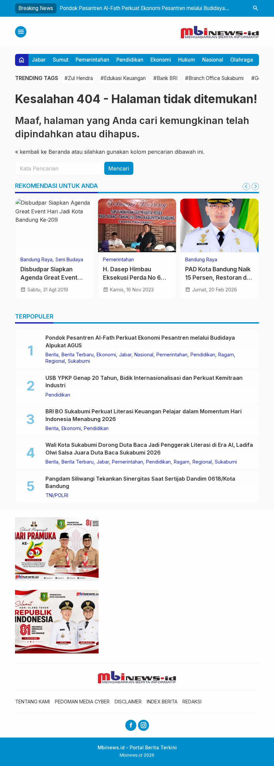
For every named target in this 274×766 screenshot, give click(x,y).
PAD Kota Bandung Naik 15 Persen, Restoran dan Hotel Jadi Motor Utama (219, 277)
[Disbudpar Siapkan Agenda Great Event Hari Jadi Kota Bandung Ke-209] (54, 225)
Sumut (60, 60)
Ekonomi (160, 60)
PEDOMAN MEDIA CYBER (82, 701)
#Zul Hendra (78, 78)
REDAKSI (191, 701)
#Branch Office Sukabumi (214, 78)
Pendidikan (129, 60)
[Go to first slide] (255, 186)
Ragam (226, 354)
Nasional (212, 60)
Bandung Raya (36, 259)
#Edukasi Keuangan (123, 78)
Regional (55, 361)
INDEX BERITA (162, 701)
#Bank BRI (165, 78)
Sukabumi (79, 361)
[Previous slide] (246, 186)
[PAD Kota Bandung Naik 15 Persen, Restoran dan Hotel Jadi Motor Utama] (219, 225)
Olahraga (241, 60)
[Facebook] (130, 725)
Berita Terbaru (77, 354)
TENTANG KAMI (32, 701)
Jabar (39, 60)
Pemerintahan (92, 60)
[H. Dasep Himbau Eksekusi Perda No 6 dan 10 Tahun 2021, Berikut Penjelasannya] (137, 225)
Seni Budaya (69, 259)
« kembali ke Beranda (42, 151)
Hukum (186, 60)
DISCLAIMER (128, 701)
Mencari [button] (118, 168)
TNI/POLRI (56, 495)
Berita (51, 354)
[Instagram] (143, 725)
